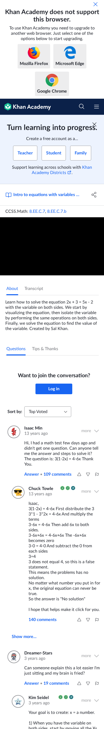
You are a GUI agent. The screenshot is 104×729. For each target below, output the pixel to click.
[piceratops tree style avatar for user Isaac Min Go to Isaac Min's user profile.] (12, 432)
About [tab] (12, 289)
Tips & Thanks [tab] (45, 349)
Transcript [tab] (34, 289)
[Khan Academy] (25, 107)
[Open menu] (96, 106)
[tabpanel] (52, 313)
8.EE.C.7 (37, 211)
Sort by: (14, 412)
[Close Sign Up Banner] (94, 124)
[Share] (94, 194)
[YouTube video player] (52, 246)
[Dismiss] (95, 4)
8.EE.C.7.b (56, 211)
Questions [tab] (16, 349)
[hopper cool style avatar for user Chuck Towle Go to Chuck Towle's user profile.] (17, 492)
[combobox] (47, 411)
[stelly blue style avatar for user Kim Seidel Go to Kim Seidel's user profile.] (17, 701)
